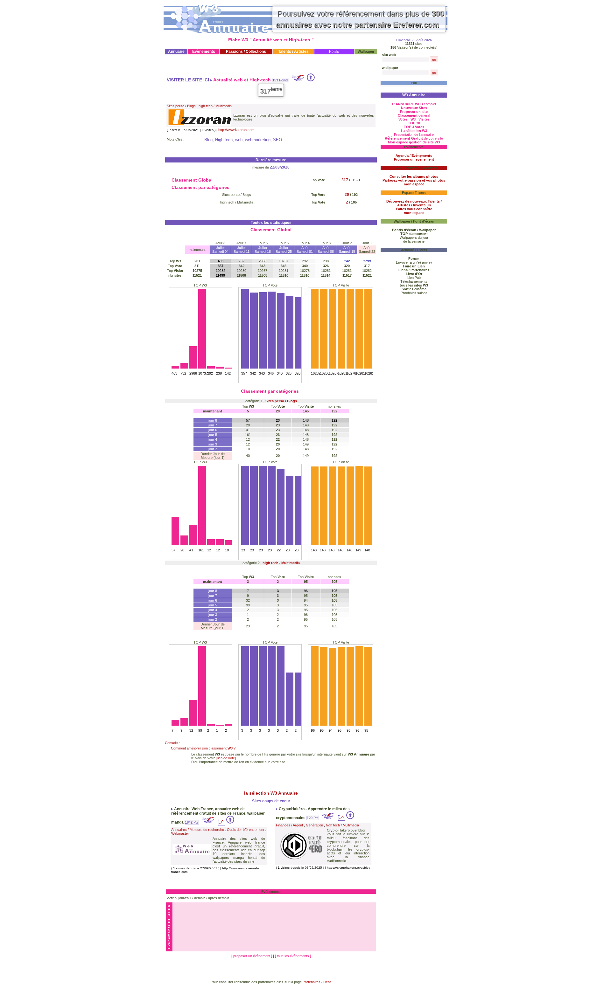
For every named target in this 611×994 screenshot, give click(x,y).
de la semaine (414, 241)
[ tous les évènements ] (293, 956)
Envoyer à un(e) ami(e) (414, 262)
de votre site (414, 138)
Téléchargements (413, 281)
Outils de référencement (245, 830)
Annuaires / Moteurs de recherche (197, 830)
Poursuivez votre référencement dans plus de (360, 19)
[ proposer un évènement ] (252, 956)
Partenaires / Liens (317, 982)
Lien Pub (414, 278)
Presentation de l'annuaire (414, 134)
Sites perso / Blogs (181, 106)
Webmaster (180, 833)
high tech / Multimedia (215, 106)
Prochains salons (414, 293)
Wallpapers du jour (414, 237)
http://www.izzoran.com (236, 130)
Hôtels (334, 51)
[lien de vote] (226, 758)
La (414, 131)
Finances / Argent (289, 825)
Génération (314, 825)
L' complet (414, 104)
